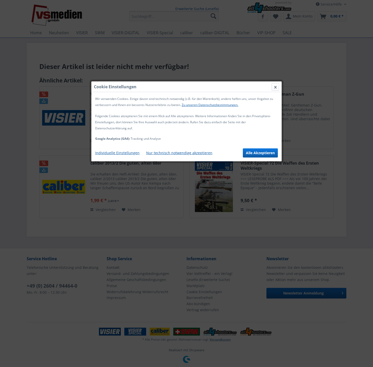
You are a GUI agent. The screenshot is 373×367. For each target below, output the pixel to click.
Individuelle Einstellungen (117, 152)
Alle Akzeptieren (260, 152)
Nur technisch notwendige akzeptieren (179, 152)
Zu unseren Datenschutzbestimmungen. (210, 105)
